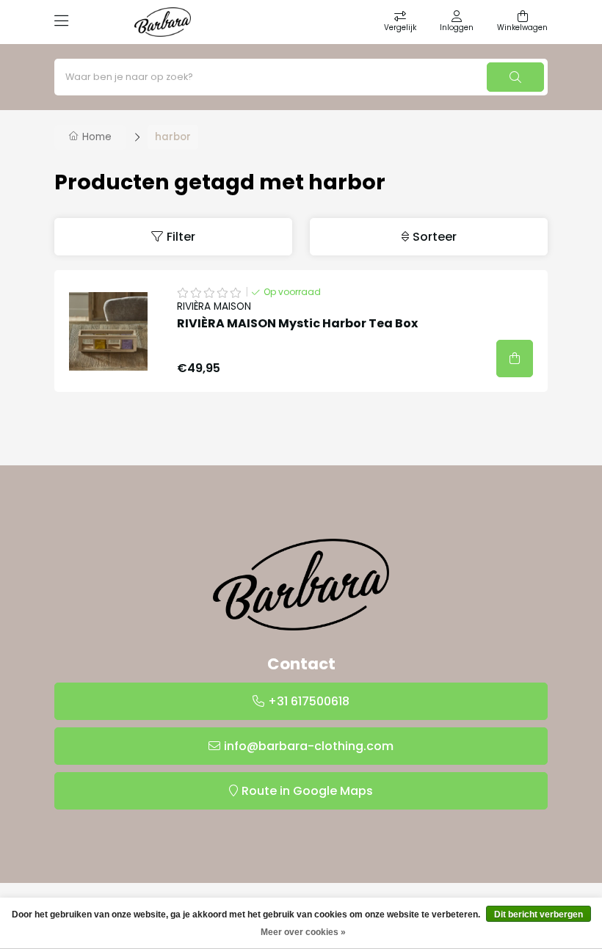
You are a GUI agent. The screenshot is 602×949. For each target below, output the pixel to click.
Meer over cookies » (303, 932)
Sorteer (435, 236)
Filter (181, 236)
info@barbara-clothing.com (309, 746)
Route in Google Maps (307, 790)
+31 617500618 (308, 701)
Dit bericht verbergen (538, 914)
